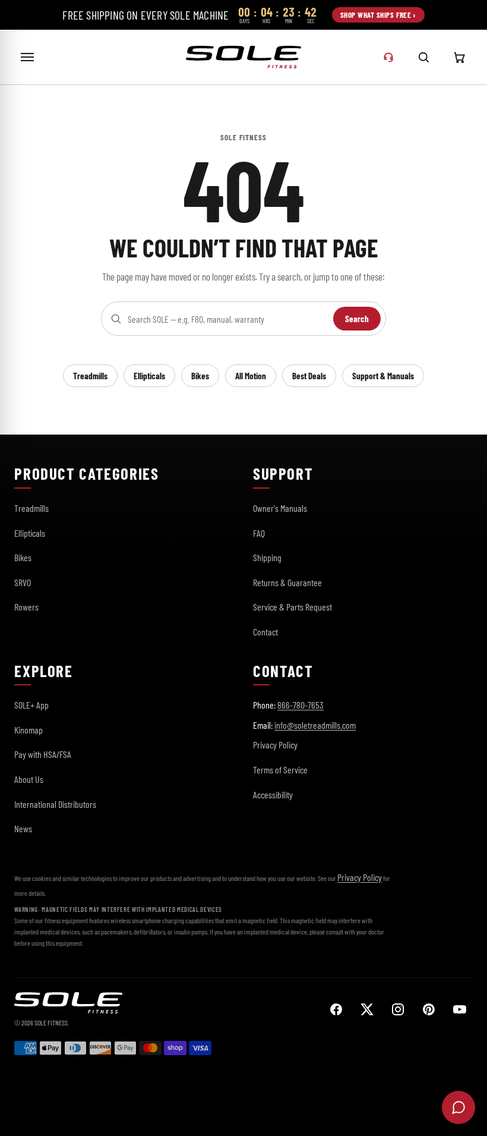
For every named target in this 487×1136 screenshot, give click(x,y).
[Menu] (27, 57)
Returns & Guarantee (287, 582)
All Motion (250, 375)
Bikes (200, 375)
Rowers (26, 606)
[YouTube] (460, 1009)
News (23, 828)
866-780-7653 (300, 704)
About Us (28, 779)
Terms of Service (280, 769)
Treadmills (90, 375)
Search (357, 318)
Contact (265, 631)
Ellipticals (149, 375)
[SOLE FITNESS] (243, 57)
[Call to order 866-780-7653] (388, 57)
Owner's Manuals (280, 508)
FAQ (259, 533)
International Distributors (55, 804)
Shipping (267, 557)
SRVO (22, 582)
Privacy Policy (275, 744)
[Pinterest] (429, 1009)
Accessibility (273, 794)
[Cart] (460, 57)
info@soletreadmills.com (315, 725)
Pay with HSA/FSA (42, 754)
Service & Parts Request (292, 606)
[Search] (424, 57)
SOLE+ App (31, 704)
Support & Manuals (383, 375)
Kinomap (28, 729)
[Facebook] (336, 1009)
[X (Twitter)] (367, 1009)
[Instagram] (398, 1009)
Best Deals (309, 375)
